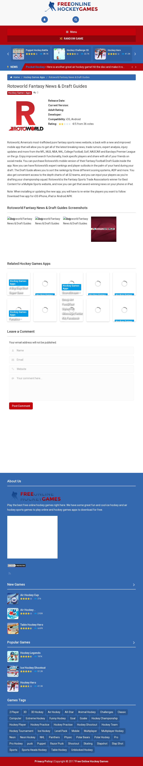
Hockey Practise (63, 724)
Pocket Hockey (35, 66)
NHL (42, 737)
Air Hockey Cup (29, 595)
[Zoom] (20, 221)
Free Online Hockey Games (91, 761)
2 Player (14, 712)
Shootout (73, 743)
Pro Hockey (16, 743)
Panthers (54, 737)
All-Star (69, 712)
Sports (13, 749)
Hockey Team (110, 724)
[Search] (75, 19)
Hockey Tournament (21, 730)
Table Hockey (59, 749)
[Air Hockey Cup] (12, 598)
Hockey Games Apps (34, 77)
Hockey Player (17, 724)
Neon (12, 737)
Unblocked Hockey (82, 749)
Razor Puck (57, 743)
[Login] (44, 19)
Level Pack (61, 730)
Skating (88, 743)
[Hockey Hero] (12, 686)
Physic (68, 737)
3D (25, 712)
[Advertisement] (71, 439)
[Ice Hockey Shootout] (12, 671)
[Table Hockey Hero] (12, 628)
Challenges (106, 712)
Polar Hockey (102, 737)
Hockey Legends (30, 652)
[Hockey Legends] (12, 656)
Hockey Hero (114, 50)
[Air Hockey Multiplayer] (12, 613)
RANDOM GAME (73, 38)
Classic (122, 712)
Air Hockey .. (28, 609)
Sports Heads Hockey (34, 749)
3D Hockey (37, 712)
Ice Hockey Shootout (32, 667)
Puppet (41, 743)
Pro (116, 737)
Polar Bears (83, 737)
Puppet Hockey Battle (37, 50)
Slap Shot (117, 743)
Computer (15, 718)
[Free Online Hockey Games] (71, 6)
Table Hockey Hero (31, 624)
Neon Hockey (27, 737)
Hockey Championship (105, 718)
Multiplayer (90, 730)
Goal (72, 718)
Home (16, 77)
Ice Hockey (44, 730)
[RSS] (10, 573)
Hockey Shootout (87, 724)
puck (30, 743)
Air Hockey (54, 712)
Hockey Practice (40, 724)
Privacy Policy (43, 761)
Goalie (83, 718)
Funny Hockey (58, 718)
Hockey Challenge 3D (78, 50)
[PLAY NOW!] (18, 53)
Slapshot (102, 743)
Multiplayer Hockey (112, 730)
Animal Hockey (87, 712)
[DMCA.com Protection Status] (16, 565)
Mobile (76, 730)
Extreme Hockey (35, 718)
